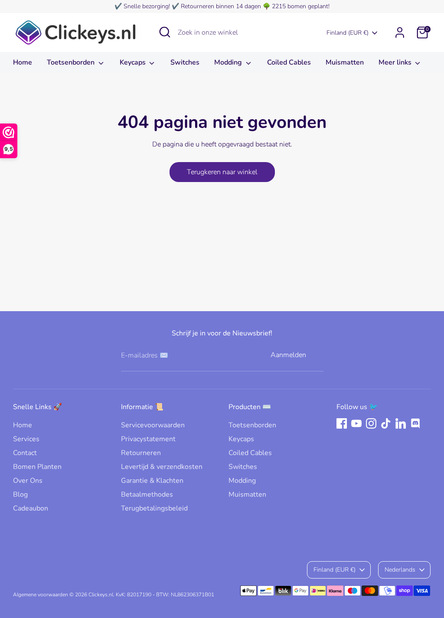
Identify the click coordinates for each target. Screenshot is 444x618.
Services (26, 439)
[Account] (399, 32)
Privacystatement (148, 439)
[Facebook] (341, 423)
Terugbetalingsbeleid (154, 508)
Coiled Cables (289, 62)
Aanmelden (288, 355)
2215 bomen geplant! (301, 6)
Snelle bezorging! (147, 6)
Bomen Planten (37, 467)
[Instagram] (371, 423)
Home (22, 62)
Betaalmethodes (147, 494)
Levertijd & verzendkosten (161, 467)
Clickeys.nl (100, 594)
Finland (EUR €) (347, 33)
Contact (25, 453)
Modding (229, 62)
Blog (20, 494)
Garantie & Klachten (152, 480)
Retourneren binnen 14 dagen (221, 6)
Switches (184, 62)
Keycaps (133, 62)
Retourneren (141, 453)
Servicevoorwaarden (153, 425)
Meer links (396, 62)
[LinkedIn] (400, 423)
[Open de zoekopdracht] (164, 32)
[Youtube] (356, 423)
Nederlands (400, 570)
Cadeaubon (30, 508)
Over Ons (27, 480)
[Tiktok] (386, 423)
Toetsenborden (71, 62)
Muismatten (345, 62)
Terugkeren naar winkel (222, 172)
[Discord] (415, 423)
